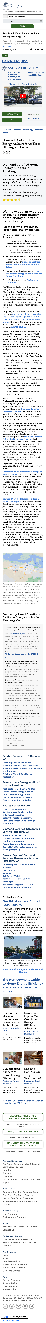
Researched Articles (36, 72)
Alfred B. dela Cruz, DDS (14, 835)
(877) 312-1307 (27, 1301)
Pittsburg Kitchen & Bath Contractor (21, 765)
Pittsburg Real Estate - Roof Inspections (22, 768)
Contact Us (8, 1230)
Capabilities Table (35, 75)
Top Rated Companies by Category (21, 1164)
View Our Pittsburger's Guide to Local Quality (23, 970)
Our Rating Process (13, 1167)
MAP (29, 118)
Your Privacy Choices (17, 1317)
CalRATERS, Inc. (18, 327)
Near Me (7, 1170)
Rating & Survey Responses (14, 73)
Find (22, 26)
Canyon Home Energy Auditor (17, 797)
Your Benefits (10, 1214)
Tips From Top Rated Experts (18, 1195)
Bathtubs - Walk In (12, 876)
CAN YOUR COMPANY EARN (23, 1144)
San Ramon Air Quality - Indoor (18, 812)
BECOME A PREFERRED (23, 1117)
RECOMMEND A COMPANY (23, 1131)
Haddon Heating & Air (13, 841)
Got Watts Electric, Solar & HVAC (19, 838)
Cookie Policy (10, 1286)
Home (6, 1255)
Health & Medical (12, 1261)
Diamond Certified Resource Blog (20, 1192)
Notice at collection (11, 1320)
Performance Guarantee (15, 1217)
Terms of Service (11, 1280)
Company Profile (14, 77)
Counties (7, 1176)
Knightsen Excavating (13, 815)
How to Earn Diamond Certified (19, 1242)
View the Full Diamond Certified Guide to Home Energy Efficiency (23, 1102)
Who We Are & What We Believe (20, 1226)
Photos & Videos (14, 79)
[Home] (5, 6)
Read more (7, 46)
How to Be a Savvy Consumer (18, 1198)
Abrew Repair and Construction (18, 844)
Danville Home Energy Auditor (18, 792)
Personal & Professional (15, 1264)
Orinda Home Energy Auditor (17, 794)
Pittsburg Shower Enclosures (17, 763)
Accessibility (9, 1289)
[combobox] (25, 16)
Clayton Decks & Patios (14, 809)
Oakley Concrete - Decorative (17, 818)
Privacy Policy (10, 1283)
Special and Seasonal (14, 1267)
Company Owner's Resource (17, 1239)
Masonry (7, 873)
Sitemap (7, 1173)
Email (12, 120)
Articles (7, 1204)
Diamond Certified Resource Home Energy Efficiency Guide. (23, 264)
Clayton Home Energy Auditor (17, 800)
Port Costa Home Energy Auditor (19, 789)
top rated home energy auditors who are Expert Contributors (24, 273)
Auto (5, 1258)
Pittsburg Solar (10, 771)
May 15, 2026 (10, 50)
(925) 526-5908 (12, 114)
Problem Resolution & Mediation (20, 1201)
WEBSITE (36, 118)
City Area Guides (11, 1270)
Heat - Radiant (10, 870)
